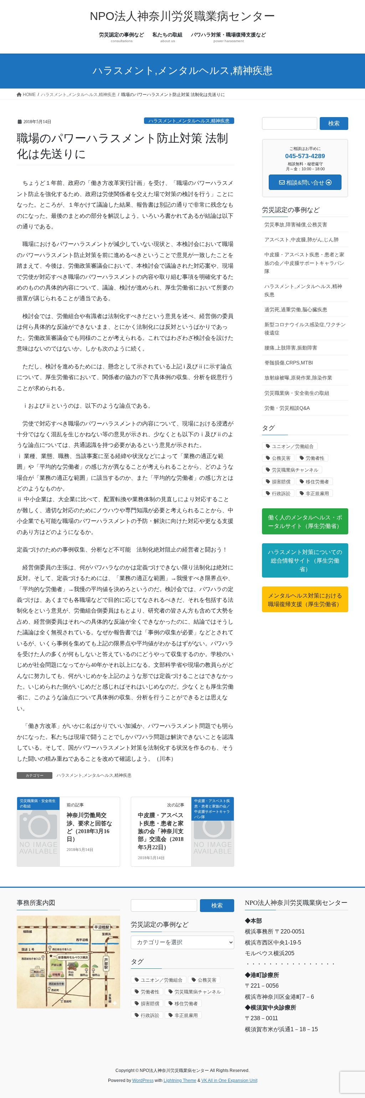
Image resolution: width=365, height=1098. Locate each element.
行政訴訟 (281, 493)
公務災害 (281, 458)
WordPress (143, 1080)
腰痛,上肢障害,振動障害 (290, 348)
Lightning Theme (180, 1080)
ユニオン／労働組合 (293, 446)
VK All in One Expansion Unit (229, 1080)
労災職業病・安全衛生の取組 (296, 393)
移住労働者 (317, 481)
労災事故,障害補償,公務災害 (295, 224)
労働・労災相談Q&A (287, 408)
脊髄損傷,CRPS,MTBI (288, 363)
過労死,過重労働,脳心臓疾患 (295, 309)
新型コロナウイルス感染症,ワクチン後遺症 (305, 329)
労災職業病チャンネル (295, 470)
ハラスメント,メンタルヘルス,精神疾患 (189, 121)
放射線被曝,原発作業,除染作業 (298, 378)
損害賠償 (281, 481)
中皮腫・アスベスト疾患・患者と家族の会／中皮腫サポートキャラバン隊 (304, 263)
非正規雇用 (317, 493)
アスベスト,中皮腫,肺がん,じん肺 (301, 239)
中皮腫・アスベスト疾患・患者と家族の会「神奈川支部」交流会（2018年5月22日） (161, 831)
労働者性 (315, 458)
